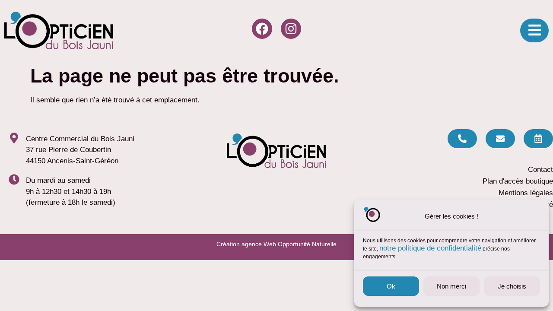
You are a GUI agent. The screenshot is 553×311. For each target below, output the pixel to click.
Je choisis (512, 286)
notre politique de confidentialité (430, 248)
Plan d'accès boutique (518, 181)
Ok (391, 286)
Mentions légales (526, 193)
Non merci (451, 286)
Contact (540, 169)
